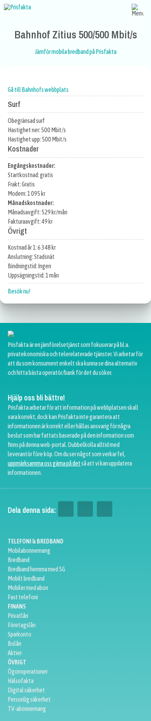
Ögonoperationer (28, 671)
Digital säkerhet (26, 690)
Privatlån (18, 615)
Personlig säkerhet (29, 699)
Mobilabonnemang (29, 550)
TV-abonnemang (27, 708)
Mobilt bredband (26, 578)
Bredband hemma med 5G (36, 569)
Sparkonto (19, 634)
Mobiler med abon (28, 587)
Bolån (14, 643)
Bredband (18, 559)
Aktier (15, 652)
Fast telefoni (23, 596)
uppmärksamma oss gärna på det (44, 463)
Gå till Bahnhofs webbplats (38, 89)
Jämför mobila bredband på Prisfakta (76, 51)
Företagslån (22, 624)
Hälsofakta (21, 680)
